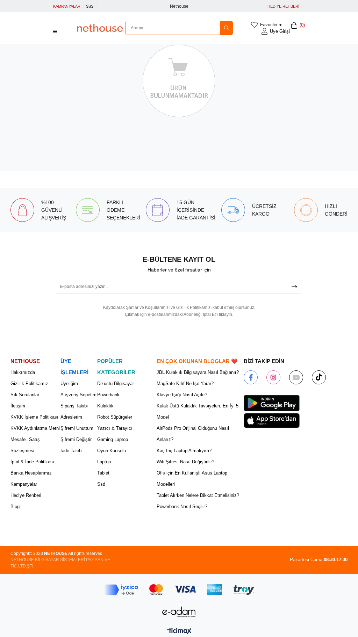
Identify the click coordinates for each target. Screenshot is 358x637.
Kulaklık (105, 405)
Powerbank (108, 394)
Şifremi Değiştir (76, 439)
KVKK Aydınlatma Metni (35, 428)
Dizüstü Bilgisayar (115, 383)
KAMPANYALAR (66, 6)
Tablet (103, 473)
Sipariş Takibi (74, 405)
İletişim (17, 405)
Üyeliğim (69, 383)
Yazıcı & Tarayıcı (115, 428)
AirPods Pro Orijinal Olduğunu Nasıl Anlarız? (193, 434)
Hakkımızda (22, 372)
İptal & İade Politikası (32, 461)
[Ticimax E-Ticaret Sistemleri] (179, 631)
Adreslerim (71, 417)
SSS (89, 6)
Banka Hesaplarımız (31, 473)
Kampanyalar (23, 484)
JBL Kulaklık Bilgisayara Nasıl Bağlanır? (198, 372)
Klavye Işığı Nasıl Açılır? (182, 394)
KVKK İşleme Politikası (34, 417)
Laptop (104, 461)
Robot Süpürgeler (114, 417)
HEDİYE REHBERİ (283, 6)
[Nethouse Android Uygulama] (272, 403)
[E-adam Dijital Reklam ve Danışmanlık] (179, 612)
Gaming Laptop (112, 439)
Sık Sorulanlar (24, 394)
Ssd (101, 484)
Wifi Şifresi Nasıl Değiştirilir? (185, 461)
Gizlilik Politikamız (29, 383)
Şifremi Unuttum (76, 428)
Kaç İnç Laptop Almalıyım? (184, 450)
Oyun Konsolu (111, 450)
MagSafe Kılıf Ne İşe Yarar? (185, 383)
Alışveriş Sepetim (78, 394)
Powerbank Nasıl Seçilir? (182, 506)
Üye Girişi (280, 31)
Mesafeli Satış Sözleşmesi (25, 445)
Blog (15, 506)
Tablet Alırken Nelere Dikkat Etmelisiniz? (198, 495)
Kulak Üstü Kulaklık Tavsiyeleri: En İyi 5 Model (197, 411)
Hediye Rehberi (25, 495)
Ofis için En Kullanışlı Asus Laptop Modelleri (192, 478)
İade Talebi (71, 450)
